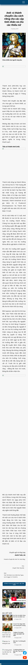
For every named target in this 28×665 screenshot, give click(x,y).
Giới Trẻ (17, 559)
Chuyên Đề (11, 559)
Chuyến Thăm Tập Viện (18, 567)
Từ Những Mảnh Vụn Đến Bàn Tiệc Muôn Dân (19, 651)
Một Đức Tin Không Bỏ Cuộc (19, 641)
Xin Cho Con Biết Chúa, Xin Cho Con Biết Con (19, 616)
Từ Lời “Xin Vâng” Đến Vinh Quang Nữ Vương (19, 624)
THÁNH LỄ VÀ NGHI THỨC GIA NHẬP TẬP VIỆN (18, 634)
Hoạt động (22, 559)
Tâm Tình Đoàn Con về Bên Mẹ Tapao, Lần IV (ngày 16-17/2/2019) (14, 575)
